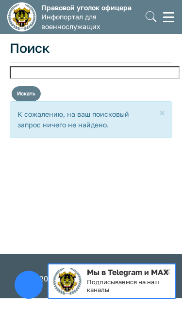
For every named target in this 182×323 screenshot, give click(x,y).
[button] (151, 17)
